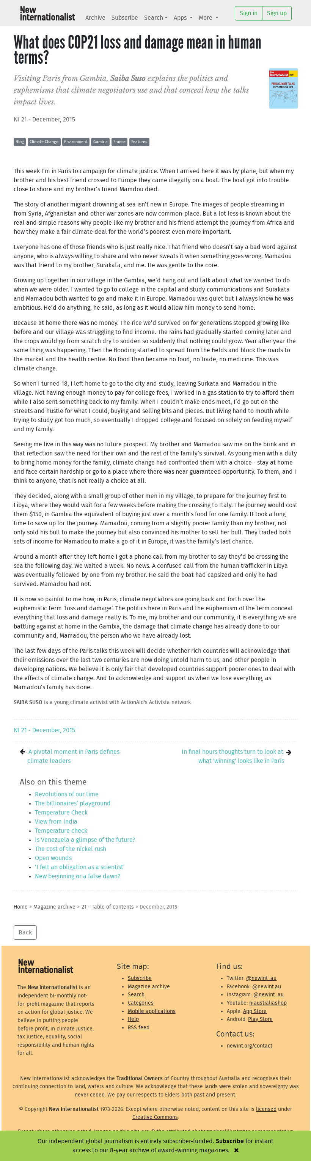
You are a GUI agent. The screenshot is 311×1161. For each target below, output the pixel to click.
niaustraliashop (268, 1003)
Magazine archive (54, 907)
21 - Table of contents (108, 907)
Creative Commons (155, 1117)
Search (153, 18)
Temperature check (61, 831)
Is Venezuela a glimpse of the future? (85, 840)
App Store (255, 1011)
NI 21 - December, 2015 (44, 120)
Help (133, 1019)
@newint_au (261, 978)
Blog (20, 142)
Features (139, 142)
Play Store (260, 1019)
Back (25, 932)
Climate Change (44, 142)
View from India (56, 822)
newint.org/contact (249, 1046)
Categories (141, 1003)
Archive (95, 18)
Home (21, 907)
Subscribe (125, 18)
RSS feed (138, 1027)
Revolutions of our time (67, 794)
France (119, 142)
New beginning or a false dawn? (77, 876)
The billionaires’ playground (73, 803)
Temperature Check (61, 813)
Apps (181, 18)
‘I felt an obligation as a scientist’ (80, 867)
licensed (266, 1109)
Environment (75, 142)
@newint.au (266, 986)
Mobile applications (152, 1011)
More (206, 18)
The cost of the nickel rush (70, 849)
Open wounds (53, 858)
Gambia (100, 142)
